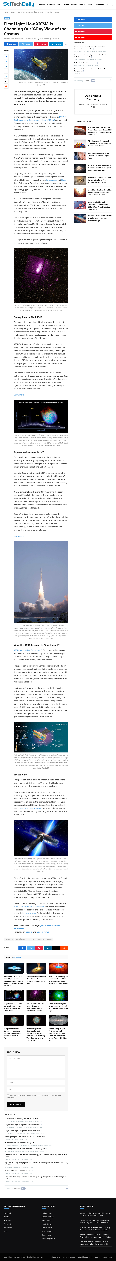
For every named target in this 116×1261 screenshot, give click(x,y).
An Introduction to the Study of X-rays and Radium (21, 1119)
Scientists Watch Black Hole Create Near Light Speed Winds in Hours (36, 980)
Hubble (64, 180)
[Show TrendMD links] (67, 1188)
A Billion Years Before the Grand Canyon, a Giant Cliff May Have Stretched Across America (100, 131)
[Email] (6, 81)
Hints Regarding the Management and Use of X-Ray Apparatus (25, 1137)
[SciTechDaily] (18, 4)
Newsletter (8, 1228)
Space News (46, 1235)
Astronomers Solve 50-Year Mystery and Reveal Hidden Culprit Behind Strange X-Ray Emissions (13, 981)
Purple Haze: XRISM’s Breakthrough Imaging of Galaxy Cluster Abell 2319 (35, 1007)
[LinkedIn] (6, 66)
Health (66, 4)
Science (82, 4)
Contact (72, 1257)
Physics (74, 4)
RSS (5, 1231)
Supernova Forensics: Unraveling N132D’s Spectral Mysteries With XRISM (13, 1007)
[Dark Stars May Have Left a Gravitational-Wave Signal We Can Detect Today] (80, 168)
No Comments (44, 39)
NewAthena (31, 913)
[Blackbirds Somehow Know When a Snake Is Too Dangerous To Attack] (80, 180)
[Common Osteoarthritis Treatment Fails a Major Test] (80, 156)
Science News (47, 1231)
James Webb (51, 180)
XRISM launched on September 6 (28, 650)
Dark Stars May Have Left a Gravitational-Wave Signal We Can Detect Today (99, 167)
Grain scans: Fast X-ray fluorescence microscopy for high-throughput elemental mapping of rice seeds (36, 1178)
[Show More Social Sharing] (66, 44)
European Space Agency (36, 939)
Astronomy (9, 939)
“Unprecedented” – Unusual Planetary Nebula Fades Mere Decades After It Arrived (12, 1033)
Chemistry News (48, 1217)
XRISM (49, 939)
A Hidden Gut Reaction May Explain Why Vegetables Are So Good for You (100, 192)
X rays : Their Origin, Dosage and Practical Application (22, 1125)
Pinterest (7, 1224)
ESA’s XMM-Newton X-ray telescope (29, 906)
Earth (59, 4)
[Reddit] (6, 86)
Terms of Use (107, 1257)
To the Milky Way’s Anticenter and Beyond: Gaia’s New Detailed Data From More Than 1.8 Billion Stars (58, 1034)
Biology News (47, 1213)
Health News (47, 1224)
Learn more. (19, 394)
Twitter (6, 1217)
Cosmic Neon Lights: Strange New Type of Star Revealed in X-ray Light (58, 1007)
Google (29, 932)
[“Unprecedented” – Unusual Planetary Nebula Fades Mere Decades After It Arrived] (14, 1020)
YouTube (7, 1220)
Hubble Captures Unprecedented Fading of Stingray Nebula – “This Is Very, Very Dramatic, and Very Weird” (36, 1034)
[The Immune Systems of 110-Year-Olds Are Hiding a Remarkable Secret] (80, 144)
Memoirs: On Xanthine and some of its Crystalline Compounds (90, 70)
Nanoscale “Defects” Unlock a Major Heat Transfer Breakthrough (100, 218)
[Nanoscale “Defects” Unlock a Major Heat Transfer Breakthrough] (80, 218)
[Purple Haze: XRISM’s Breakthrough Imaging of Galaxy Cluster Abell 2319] (36, 995)
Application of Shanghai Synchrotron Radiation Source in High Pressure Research (92, 56)
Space (90, 4)
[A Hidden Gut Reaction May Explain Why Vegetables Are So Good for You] (80, 192)
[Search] (111, 4)
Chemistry (51, 4)
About (65, 1257)
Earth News (46, 1220)
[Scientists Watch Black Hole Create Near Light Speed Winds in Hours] (36, 968)
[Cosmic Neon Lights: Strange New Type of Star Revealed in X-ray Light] (58, 995)
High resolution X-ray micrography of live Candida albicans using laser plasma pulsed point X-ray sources (36, 1164)
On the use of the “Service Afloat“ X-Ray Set (19, 1143)
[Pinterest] (6, 71)
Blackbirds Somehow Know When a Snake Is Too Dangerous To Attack (99, 180)
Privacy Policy (95, 1257)
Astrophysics (20, 939)
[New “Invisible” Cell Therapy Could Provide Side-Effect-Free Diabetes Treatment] (80, 205)
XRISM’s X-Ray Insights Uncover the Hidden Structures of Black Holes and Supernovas (58, 980)
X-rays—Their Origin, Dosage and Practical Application (22, 1131)
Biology (42, 4)
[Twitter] (6, 61)
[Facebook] (6, 56)
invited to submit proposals (30, 808)
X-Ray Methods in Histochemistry (85, 63)
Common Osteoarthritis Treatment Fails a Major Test (98, 155)
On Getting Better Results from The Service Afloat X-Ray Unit (25, 1149)
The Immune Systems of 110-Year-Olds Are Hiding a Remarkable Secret (99, 143)
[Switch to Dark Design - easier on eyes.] (108, 4)
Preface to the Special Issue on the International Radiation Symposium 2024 (90, 48)
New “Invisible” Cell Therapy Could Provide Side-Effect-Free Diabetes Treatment (99, 205)
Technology (99, 4)
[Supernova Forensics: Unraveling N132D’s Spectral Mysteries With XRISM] (14, 995)
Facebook (7, 1213)
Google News (43, 932)
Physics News (47, 1228)
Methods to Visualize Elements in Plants (18, 1171)
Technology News (48, 1238)
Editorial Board (83, 1257)
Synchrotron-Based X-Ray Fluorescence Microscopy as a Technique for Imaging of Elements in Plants (36, 1156)
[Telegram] (6, 76)
